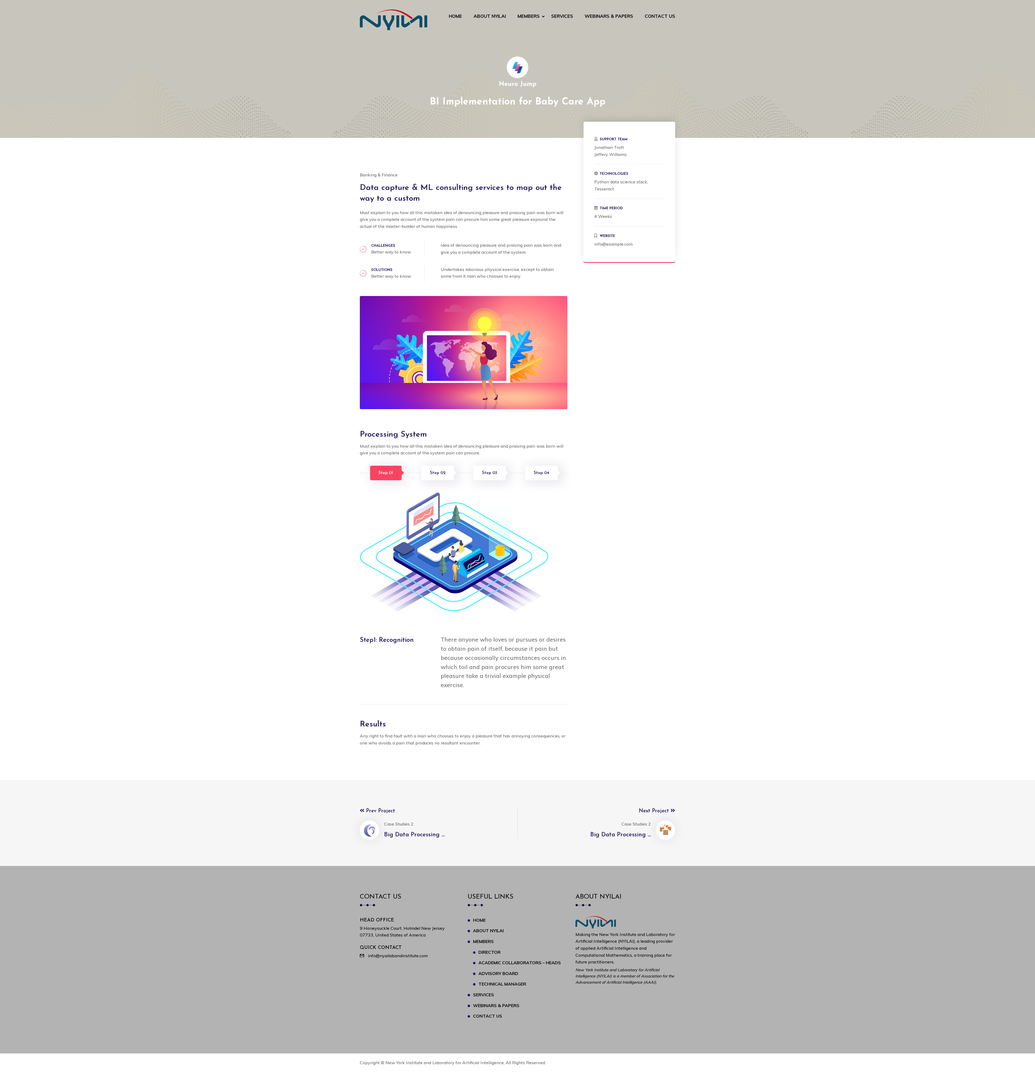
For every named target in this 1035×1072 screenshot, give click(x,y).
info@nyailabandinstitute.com (398, 955)
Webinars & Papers (609, 16)
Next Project (655, 811)
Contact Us (660, 16)
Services (562, 16)
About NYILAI (490, 16)
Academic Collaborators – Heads (519, 962)
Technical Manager (502, 984)
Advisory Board (498, 973)
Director (489, 952)
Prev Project (379, 811)
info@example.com (613, 244)
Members (529, 16)
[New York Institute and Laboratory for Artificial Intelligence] (393, 19)
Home (455, 16)
